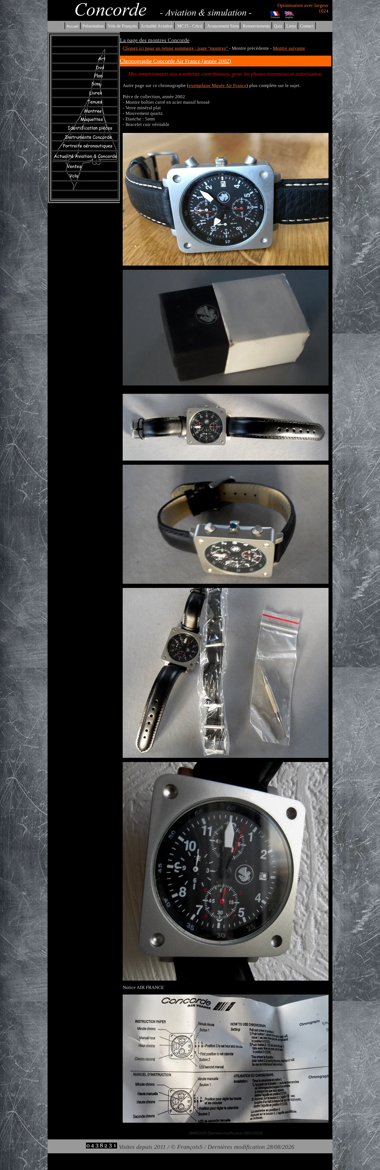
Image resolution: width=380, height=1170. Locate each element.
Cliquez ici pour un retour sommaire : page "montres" (176, 48)
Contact (307, 26)
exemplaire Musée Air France (217, 85)
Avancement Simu (223, 26)
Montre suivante (289, 48)
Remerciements (256, 26)
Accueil (72, 26)
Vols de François (122, 26)
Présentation (93, 26)
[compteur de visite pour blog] (101, 1146)
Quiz (278, 26)
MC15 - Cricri (189, 26)
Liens (291, 26)
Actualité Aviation (157, 26)
